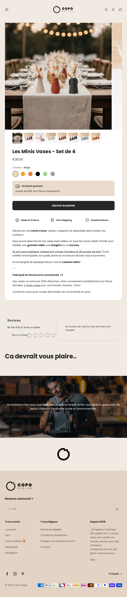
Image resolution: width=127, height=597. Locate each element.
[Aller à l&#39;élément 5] (62, 138)
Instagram (11, 553)
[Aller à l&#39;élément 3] (40, 138)
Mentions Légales (50, 529)
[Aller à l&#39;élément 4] (51, 138)
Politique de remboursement (57, 541)
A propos (10, 529)
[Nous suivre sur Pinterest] (23, 574)
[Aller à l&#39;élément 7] (84, 138)
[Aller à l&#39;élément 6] (73, 138)
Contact (45, 547)
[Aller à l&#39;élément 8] (95, 138)
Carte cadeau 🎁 (15, 541)
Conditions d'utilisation (53, 535)
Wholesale (11, 547)
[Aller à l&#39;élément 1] (17, 138)
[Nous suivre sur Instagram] (15, 574)
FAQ (7, 535)
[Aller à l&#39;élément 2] (28, 138)
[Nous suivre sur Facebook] (7, 574)
